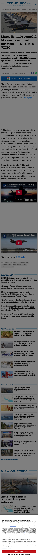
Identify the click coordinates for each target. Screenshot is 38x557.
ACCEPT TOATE (19, 551)
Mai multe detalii (13, 526)
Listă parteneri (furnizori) (6, 548)
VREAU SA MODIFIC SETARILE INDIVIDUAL (19, 554)
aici (24, 532)
